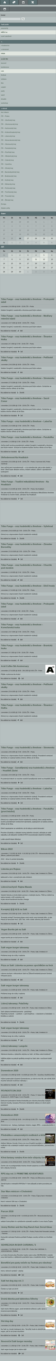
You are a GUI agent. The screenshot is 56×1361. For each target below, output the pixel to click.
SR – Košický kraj (7, 180)
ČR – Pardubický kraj (8, 148)
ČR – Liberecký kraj (8, 136)
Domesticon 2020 (9, 1070)
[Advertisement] (28, 285)
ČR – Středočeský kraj (9, 156)
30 (28, 222)
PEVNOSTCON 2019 (11, 1091)
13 (28, 230)
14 (36, 230)
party (3, 91)
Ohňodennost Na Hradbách (14, 457)
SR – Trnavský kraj (7, 196)
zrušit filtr (4, 59)
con (2, 71)
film (2, 83)
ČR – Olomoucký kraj (8, 144)
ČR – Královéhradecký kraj (10, 132)
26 (20, 238)
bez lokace (5, 112)
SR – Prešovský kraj (8, 188)
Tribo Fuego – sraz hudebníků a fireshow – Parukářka (27, 437)
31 (36, 222)
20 (28, 234)
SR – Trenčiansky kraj (9, 192)
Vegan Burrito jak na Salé (13, 929)
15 (44, 230)
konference (5, 67)
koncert (3, 63)
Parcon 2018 (7, 1211)
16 (52, 230)
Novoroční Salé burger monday (16, 1341)
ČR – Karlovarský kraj (8, 128)
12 (20, 230)
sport (3, 95)
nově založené (6, 36)
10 (4, 230)
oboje (3, 53)
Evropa (3, 204)
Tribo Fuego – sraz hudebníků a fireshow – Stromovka (27, 378)
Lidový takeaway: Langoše (14, 1046)
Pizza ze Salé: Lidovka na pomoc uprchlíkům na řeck (27, 965)
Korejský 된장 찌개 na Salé (14, 909)
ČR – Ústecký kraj (7, 160)
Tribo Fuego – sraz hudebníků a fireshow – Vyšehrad (27, 526)
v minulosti (5, 49)
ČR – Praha (5, 116)
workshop (4, 103)
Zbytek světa (5, 208)
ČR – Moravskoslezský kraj (10, 140)
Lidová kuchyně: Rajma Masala (16, 887)
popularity (4, 28)
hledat (3, 15)
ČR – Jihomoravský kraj (9, 124)
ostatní (3, 87)
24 (4, 238)
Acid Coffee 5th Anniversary (15, 666)
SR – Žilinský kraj (7, 200)
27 (4, 222)
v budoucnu (5, 45)
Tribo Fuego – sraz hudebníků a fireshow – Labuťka (26, 421)
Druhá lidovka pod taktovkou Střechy (19, 1299)
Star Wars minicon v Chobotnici (16, 1191)
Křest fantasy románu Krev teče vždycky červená (25, 1157)
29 (20, 222)
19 (20, 234)
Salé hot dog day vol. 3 (12, 1281)
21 (36, 234)
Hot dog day (7, 1321)
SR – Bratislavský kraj (8, 176)
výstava (3, 79)
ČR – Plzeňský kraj (7, 152)
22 (44, 234)
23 (52, 234)
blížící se (4, 32)
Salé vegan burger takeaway (15, 947)
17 (4, 234)
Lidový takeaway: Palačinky (14, 1003)
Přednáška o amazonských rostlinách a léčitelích (25, 1135)
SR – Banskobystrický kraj (10, 172)
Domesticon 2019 (9, 1115)
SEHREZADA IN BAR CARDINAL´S (18, 1245)
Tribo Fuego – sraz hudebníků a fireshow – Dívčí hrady (28, 586)
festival (3, 75)
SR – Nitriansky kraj (8, 184)
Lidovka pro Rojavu (10, 869)
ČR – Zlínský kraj (7, 168)
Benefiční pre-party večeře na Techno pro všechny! (26, 1263)
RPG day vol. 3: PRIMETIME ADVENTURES (22, 1174)
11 (12, 230)
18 (12, 234)
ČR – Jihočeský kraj (8, 120)
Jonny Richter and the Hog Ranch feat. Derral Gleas (26, 1227)
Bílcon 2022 (7, 849)
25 (12, 238)
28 (12, 222)
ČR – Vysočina (6, 164)
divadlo (3, 99)
